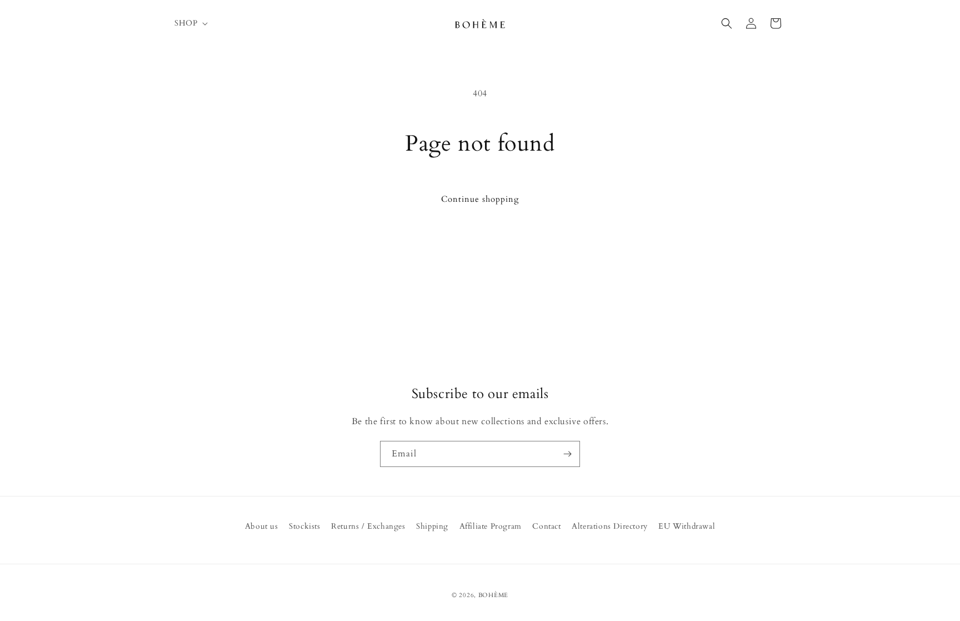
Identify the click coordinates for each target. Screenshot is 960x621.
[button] (190, 23)
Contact (546, 526)
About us (261, 526)
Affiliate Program (490, 526)
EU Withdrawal (686, 526)
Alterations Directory (610, 526)
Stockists (304, 526)
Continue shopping (480, 199)
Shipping (432, 526)
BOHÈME (493, 595)
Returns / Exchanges (368, 526)
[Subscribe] (567, 454)
